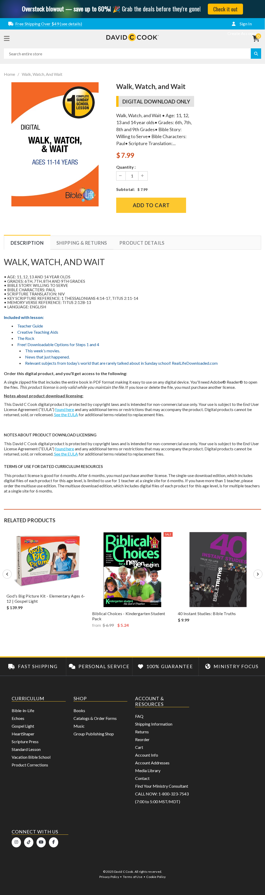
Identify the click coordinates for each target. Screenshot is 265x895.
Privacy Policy (109, 877)
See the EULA (66, 414)
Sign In (245, 23)
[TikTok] (28, 842)
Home (9, 74)
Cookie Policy (156, 877)
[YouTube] (41, 842)
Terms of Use (132, 877)
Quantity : (126, 167)
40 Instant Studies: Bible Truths (207, 613)
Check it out (225, 9)
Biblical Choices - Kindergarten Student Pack (128, 616)
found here (64, 409)
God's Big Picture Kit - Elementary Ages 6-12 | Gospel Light (45, 598)
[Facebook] (53, 842)
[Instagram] (16, 842)
